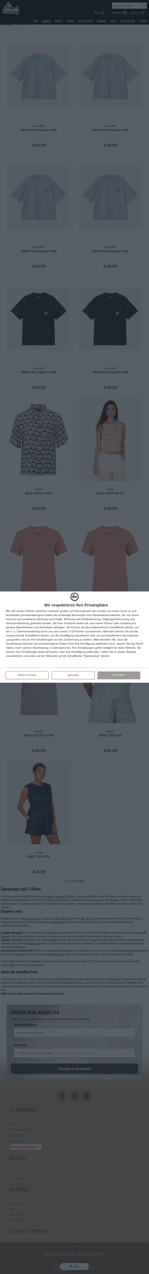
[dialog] (74, 637)
